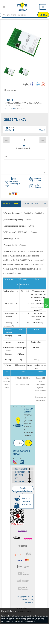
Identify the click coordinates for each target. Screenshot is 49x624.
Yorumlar (20, 109)
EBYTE (9, 100)
